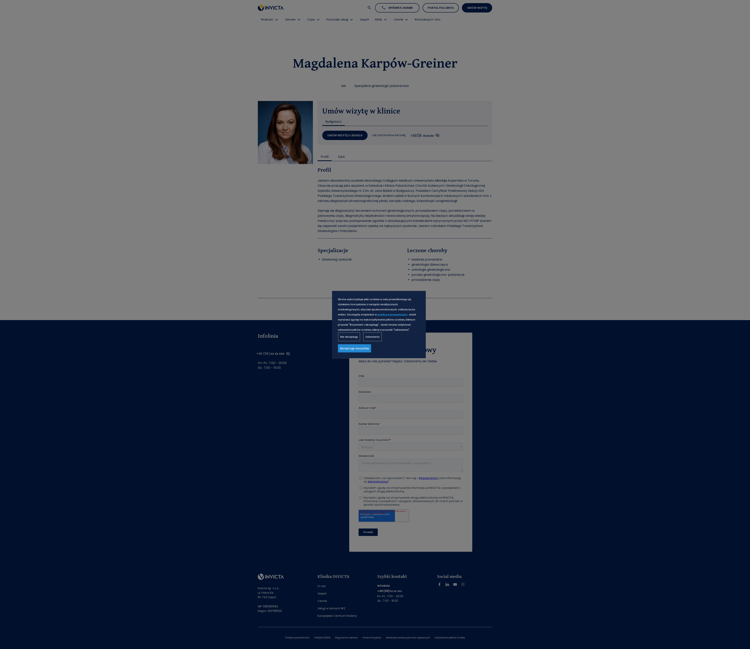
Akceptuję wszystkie (354, 348)
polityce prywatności (392, 314)
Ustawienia (372, 336)
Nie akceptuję (349, 336)
